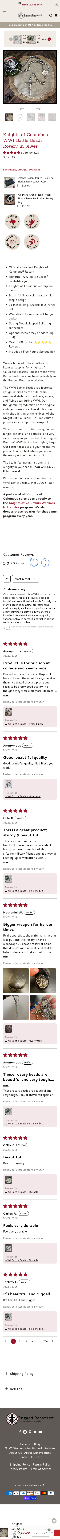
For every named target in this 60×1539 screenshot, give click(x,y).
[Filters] (7, 578)
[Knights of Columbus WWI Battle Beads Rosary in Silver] (30, 77)
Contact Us (25, 1457)
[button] (11, 152)
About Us (15, 1452)
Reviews (49, 1448)
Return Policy (41, 1464)
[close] (56, 4)
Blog (37, 1444)
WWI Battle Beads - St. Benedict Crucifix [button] (24, 891)
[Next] (38, 108)
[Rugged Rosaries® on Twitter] (35, 1436)
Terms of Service (40, 1469)
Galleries (26, 1444)
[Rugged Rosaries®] (30, 16)
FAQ (39, 1457)
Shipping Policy (20, 1464)
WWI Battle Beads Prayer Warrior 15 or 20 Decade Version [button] (24, 1040)
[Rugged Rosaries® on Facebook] (20, 1436)
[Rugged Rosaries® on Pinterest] (30, 1436)
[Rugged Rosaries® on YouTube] (40, 1436)
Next (44, 39)
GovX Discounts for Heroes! (23, 1448)
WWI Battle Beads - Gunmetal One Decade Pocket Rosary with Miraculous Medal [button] (23, 796)
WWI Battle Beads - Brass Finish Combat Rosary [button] (24, 724)
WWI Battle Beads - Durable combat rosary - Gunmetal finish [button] (24, 1192)
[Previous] (21, 108)
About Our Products (37, 1452)
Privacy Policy (18, 1469)
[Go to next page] (53, 1341)
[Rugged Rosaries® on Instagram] (25, 1436)
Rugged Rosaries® (34, 1485)
